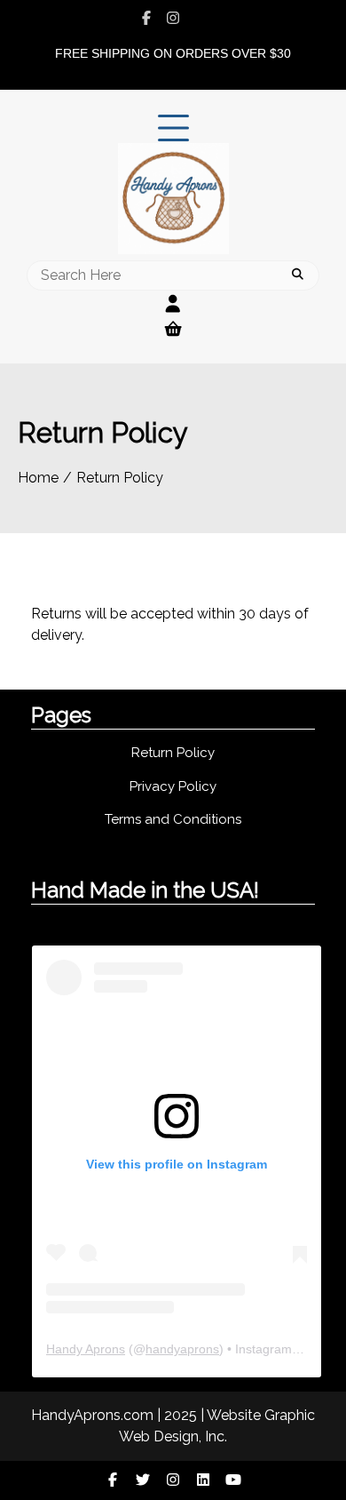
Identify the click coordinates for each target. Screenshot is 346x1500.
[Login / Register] (173, 304)
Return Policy (173, 753)
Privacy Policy (173, 786)
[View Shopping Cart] (173, 329)
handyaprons (182, 1349)
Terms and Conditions (173, 819)
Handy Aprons (85, 1349)
